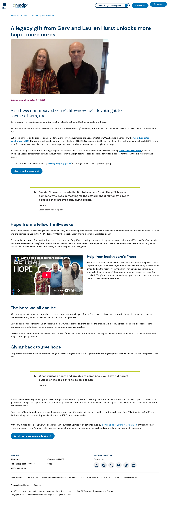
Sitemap (37, 485)
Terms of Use (32, 477)
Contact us (99, 459)
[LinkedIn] (134, 465)
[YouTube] (119, 465)
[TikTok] (126, 465)
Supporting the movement (43, 15)
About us (15, 459)
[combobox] (112, 5)
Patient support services (23, 463)
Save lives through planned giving (34, 435)
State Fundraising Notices (126, 477)
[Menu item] (19, 5)
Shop (49, 463)
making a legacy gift (60, 163)
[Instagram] (96, 465)
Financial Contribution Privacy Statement (59, 477)
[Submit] (126, 5)
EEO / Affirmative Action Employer (96, 477)
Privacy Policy (16, 477)
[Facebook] (104, 465)
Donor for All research (130, 150)
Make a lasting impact (28, 171)
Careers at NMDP (55, 459)
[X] (111, 465)
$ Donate (141, 5)
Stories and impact (19, 15)
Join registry (160, 4)
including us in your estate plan (119, 424)
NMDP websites (18, 468)
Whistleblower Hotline (20, 485)
